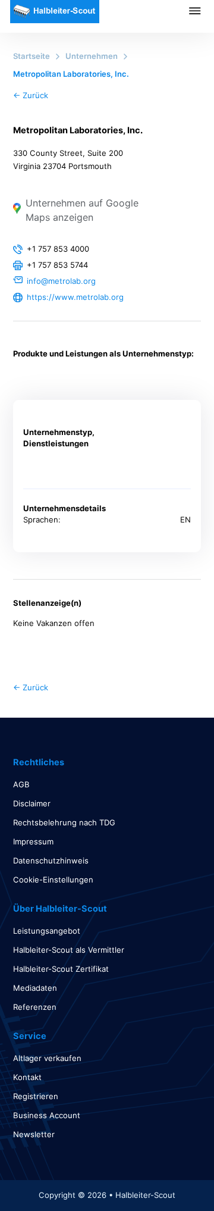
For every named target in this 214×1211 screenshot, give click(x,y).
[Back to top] (172, 1175)
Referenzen (34, 1007)
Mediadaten (35, 988)
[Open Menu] (201, 10)
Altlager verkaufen (47, 1058)
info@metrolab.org (61, 281)
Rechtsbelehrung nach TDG (64, 822)
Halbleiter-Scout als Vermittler (68, 950)
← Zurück (30, 95)
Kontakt (27, 1077)
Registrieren (35, 1096)
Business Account (46, 1115)
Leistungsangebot (46, 930)
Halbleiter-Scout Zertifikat (61, 969)
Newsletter (34, 1134)
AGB (21, 784)
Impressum (33, 841)
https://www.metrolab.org (75, 297)
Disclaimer (32, 803)
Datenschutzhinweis (51, 860)
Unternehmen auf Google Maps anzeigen (82, 210)
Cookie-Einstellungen (53, 879)
